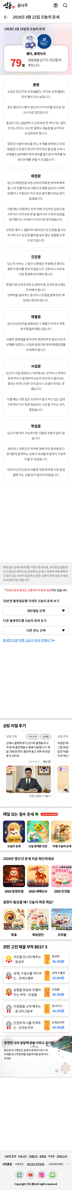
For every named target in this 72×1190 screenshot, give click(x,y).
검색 (65, 5)
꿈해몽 (42, 1156)
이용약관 (19, 1164)
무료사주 (22, 1156)
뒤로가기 (6, 17)
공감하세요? (37, 761)
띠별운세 (33, 1156)
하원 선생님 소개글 (39, 796)
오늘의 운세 (10, 1156)
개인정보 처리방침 (35, 1164)
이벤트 (55, 5)
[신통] (8, 5)
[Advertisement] (36, 521)
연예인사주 (62, 1156)
